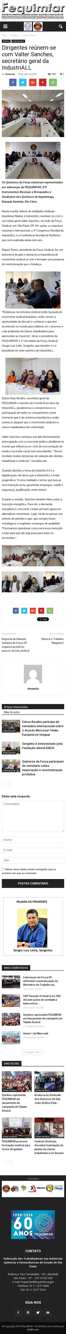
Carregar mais (31, 1052)
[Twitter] (38, 1312)
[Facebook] (18, 1312)
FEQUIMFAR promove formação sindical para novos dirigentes (16, 1145)
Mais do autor (12, 712)
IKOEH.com (33, 1329)
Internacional (18, 41)
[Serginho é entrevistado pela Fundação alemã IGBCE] (11, 748)
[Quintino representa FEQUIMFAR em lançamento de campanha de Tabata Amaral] (11, 1019)
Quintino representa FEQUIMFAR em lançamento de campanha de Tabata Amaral (42, 1018)
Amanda (10, 74)
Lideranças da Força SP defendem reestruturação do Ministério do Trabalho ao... (40, 981)
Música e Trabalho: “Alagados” (53, 641)
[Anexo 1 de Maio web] (11, 1038)
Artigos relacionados (16, 707)
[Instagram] (28, 1312)
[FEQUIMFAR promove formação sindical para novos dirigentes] (17, 1128)
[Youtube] (48, 1312)
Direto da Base (10, 1090)
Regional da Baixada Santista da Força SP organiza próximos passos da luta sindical (15, 644)
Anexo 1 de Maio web (35, 1033)
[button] (61, 26)
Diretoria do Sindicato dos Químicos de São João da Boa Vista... (47, 1099)
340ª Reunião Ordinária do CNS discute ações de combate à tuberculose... (42, 1000)
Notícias (6, 41)
